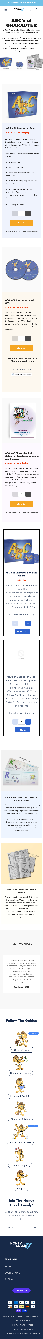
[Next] (32, 974)
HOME (8, 1266)
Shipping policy (13, 1334)
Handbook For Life (20, 1096)
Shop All (21, 1188)
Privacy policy (23, 1321)
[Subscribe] (35, 1227)
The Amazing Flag (20, 1165)
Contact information (22, 1325)
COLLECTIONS (12, 1273)
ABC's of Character (21, 1050)
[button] (6, 9)
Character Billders (20, 1119)
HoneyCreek (16, 1316)
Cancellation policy (23, 1329)
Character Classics (20, 1073)
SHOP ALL (10, 1279)
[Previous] (10, 974)
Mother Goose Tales (20, 1142)
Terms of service (32, 1334)
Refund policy (33, 1316)
